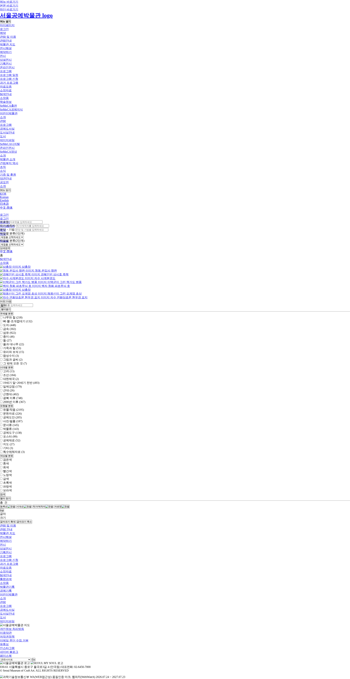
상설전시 (6, 59)
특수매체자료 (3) (14, 451)
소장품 (4, 98)
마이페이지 (7, 25)
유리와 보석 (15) (13, 351)
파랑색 (7, 486)
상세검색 (5, 248)
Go (33, 659)
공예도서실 (7, 128)
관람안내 (6, 40)
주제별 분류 (6, 313)
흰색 (6, 463)
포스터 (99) (10, 436)
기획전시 (6, 63)
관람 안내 (6, 529)
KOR (3, 193)
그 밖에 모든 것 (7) (15, 363)
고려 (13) (8, 371)
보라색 (7, 490)
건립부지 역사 (9, 163)
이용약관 (6, 632)
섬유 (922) (9, 332)
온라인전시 (7, 67)
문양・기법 (7, 229)
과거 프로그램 (9, 82)
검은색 (7, 459)
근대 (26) (8, 390)
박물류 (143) (11, 428)
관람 (3, 121)
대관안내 (6, 178)
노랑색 (7, 475)
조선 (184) (9, 375)
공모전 (4, 182)
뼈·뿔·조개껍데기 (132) (17, 321)
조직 (3, 167)
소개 (3, 117)
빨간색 (7, 471)
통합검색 (6, 579)
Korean (4, 197)
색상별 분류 (6, 455)
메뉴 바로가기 (9, 1)
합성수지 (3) (11, 355)
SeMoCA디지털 (10, 144)
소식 (3, 170)
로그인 (4, 29)
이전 (2, 301)
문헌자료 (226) (12, 413)
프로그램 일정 (9, 75)
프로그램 (6, 71)
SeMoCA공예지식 (11, 109)
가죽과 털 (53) (12, 348)
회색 (6, 467)
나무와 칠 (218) (12, 317)
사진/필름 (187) (12, 421)
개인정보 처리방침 (12, 628)
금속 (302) (9, 328)
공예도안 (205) (12, 417)
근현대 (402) (11, 394)
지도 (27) (8, 444)
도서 (3, 136)
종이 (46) (8, 336)
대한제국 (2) (11, 378)
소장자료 (6, 90)
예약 (3, 32)
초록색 (7, 482)
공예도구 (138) (12, 432)
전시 (3, 55)
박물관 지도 (7, 44)
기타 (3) (8, 448)
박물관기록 (7, 586)
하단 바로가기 (9, 9)
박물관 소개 (7, 159)
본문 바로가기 (9, 5)
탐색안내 (6, 94)
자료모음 (6, 86)
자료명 (4, 221)
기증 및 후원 (8, 174)
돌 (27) (7, 340)
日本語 (4, 203)
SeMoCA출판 (8, 105)
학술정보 (6, 101)
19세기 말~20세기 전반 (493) (21, 382)
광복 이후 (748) (12, 398)
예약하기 (6, 52)
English (4, 200)
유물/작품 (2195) (13, 409)
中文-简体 (6, 207)
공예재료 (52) (11, 440)
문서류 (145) (11, 425)
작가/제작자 (7, 225)
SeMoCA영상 (8, 151)
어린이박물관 (9, 113)
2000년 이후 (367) (14, 401)
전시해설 (6, 48)
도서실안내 (7, 132)
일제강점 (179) (12, 386)
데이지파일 (7, 140)
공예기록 (6, 590)
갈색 (6, 478)
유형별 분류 (6, 406)
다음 (9, 301)
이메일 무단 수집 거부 (14, 640)
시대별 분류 (6, 367)
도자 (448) (9, 325)
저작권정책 (7, 636)
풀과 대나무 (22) (13, 344)
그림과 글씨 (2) (12, 359)
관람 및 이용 (8, 36)
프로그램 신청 (9, 78)
